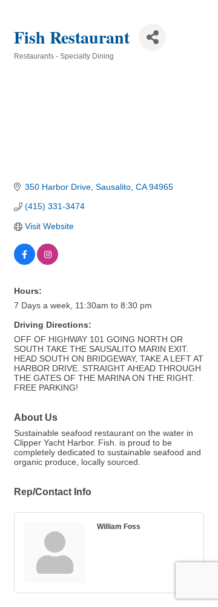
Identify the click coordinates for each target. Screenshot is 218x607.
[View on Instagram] (47, 262)
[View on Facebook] (24, 262)
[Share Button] (152, 37)
